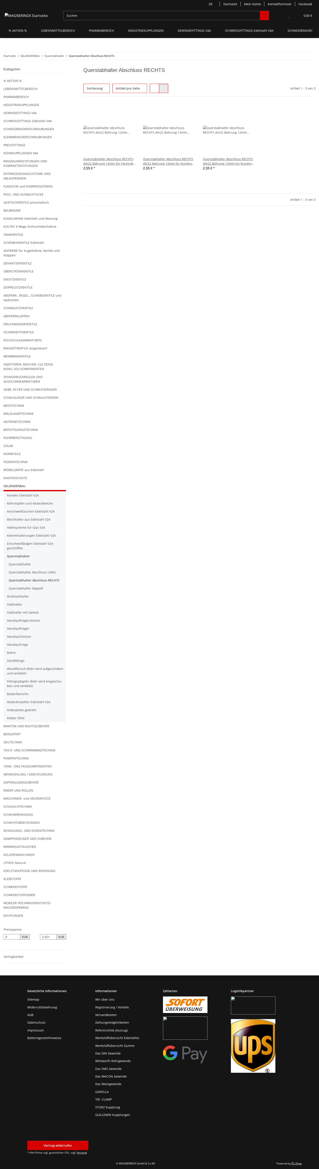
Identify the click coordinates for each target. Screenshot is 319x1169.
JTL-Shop (296, 1163)
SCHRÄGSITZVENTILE (18, 308)
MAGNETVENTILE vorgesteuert (25, 348)
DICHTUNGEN (13, 915)
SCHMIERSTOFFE (15, 887)
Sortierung (95, 88)
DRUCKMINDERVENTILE (20, 324)
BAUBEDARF (12, 210)
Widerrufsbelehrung (42, 1007)
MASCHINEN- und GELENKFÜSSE (27, 798)
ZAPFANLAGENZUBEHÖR (21, 782)
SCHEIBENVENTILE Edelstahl (23, 243)
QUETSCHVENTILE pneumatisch (26, 202)
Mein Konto (252, 4)
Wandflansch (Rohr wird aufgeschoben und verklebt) (35, 671)
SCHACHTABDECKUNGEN (21, 822)
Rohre (11, 653)
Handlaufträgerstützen (23, 620)
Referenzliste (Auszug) (111, 1030)
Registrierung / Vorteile (112, 1007)
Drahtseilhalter (18, 596)
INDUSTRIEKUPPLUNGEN (21, 105)
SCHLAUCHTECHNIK (17, 806)
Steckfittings (16, 661)
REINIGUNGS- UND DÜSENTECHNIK (28, 831)
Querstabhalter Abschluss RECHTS (34, 580)
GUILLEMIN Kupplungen (112, 1115)
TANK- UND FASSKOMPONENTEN (27, 766)
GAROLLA (102, 1092)
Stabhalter (14, 604)
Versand (82, 1152)
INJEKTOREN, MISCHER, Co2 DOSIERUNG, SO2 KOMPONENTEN (28, 366)
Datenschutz (36, 1022)
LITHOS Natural (14, 863)
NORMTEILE (12, 454)
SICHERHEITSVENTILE (18, 332)
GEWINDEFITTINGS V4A (20, 113)
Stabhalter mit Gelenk (23, 612)
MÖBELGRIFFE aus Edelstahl (23, 470)
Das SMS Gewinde (108, 1069)
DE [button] (211, 4)
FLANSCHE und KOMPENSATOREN (28, 186)
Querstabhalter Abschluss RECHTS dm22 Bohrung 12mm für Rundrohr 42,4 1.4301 (229, 161)
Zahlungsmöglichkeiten (112, 1022)
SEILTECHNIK (12, 742)
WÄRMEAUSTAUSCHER (19, 847)
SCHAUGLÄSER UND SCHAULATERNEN (30, 397)
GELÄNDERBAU (14, 486)
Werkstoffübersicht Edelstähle (117, 1038)
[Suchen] (264, 15)
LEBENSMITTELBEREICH (20, 89)
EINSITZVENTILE (14, 279)
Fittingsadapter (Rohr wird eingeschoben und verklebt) (34, 683)
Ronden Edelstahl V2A (23, 495)
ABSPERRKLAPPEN (16, 316)
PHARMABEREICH (15, 97)
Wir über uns (104, 999)
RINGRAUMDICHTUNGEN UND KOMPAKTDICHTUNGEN (25, 163)
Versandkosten (106, 1015)
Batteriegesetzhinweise (44, 1038)
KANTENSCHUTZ (15, 478)
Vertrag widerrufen (58, 1145)
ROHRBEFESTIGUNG (17, 438)
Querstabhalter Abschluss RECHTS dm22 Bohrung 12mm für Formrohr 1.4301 (109, 161)
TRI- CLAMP (103, 1099)
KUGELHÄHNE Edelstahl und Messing (30, 218)
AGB (30, 1015)
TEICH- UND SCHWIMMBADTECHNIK (29, 750)
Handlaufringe (17, 645)
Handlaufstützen (19, 636)
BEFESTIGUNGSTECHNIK (20, 430)
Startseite (230, 4)
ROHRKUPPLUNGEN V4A (20, 153)
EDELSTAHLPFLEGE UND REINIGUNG (29, 871)
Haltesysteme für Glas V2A (26, 527)
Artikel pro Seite (128, 88)
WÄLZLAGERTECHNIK (18, 414)
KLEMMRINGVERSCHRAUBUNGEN (27, 137)
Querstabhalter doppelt (26, 588)
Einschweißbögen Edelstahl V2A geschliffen (30, 545)
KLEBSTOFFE (12, 879)
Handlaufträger (18, 628)
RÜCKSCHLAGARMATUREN (22, 340)
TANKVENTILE (13, 234)
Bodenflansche (17, 694)
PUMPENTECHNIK (16, 758)
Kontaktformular (280, 4)
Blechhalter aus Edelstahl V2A (28, 519)
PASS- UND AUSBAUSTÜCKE (23, 194)
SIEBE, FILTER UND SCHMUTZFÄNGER (30, 389)
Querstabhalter (18, 556)
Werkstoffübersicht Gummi (115, 1046)
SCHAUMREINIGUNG (18, 814)
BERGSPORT (12, 734)
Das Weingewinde (108, 1084)
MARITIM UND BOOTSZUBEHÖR (26, 726)
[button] (280, 15)
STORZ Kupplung (107, 1107)
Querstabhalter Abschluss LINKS (32, 572)
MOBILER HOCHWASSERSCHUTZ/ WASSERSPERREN (27, 905)
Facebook (305, 4)
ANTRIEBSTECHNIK (17, 422)
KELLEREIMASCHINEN (19, 855)
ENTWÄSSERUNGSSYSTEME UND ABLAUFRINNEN (27, 176)
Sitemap (33, 999)
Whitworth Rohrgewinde (113, 1061)
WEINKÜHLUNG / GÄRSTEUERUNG (28, 774)
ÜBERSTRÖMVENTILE (18, 271)
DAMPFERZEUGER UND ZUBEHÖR (27, 839)
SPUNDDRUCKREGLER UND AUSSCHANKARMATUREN (23, 379)
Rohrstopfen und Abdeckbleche (30, 503)
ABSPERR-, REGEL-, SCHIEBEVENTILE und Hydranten (32, 297)
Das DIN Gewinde (108, 1053)
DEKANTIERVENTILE (17, 263)
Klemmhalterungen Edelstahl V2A (31, 535)
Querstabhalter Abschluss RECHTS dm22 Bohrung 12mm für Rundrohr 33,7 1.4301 (169, 161)
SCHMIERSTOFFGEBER (19, 895)
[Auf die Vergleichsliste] (117, 111)
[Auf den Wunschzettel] (128, 111)
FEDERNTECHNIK (15, 462)
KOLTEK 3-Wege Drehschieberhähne (29, 226)
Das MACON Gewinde (111, 1076)
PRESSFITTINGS (14, 145)
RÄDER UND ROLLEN (18, 790)
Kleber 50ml (16, 718)
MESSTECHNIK (13, 406)
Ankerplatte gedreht (21, 710)
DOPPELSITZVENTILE (18, 287)
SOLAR (8, 446)
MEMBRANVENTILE (17, 356)
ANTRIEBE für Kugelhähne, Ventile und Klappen (31, 253)
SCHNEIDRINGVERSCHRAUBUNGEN (28, 129)
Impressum (35, 1030)
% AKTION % (12, 81)
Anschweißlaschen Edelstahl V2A (31, 511)
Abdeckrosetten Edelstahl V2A (28, 702)
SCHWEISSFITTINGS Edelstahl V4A (27, 121)
